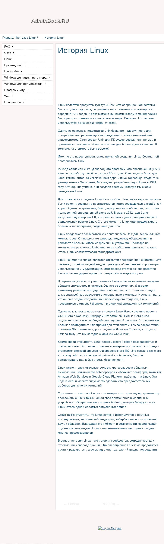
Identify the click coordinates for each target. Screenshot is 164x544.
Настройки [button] (12, 71)
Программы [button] (13, 102)
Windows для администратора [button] (25, 77)
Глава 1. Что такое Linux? (20, 37)
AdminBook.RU (50, 20)
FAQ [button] (7, 46)
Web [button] (7, 96)
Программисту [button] (14, 90)
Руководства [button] (13, 65)
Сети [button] (8, 52)
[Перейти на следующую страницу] (108, 504)
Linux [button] (8, 59)
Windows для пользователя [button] (23, 83)
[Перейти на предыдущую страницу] (74, 504)
